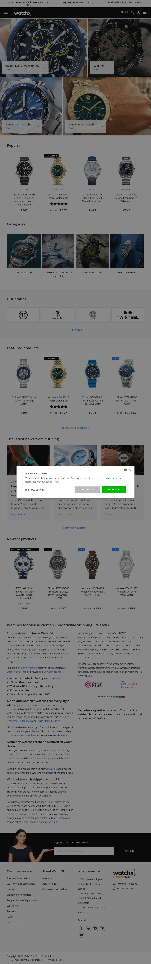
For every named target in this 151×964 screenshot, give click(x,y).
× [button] (130, 470)
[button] (35, 489)
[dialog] (75, 482)
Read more (65, 481)
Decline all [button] (87, 489)
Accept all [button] (114, 489)
